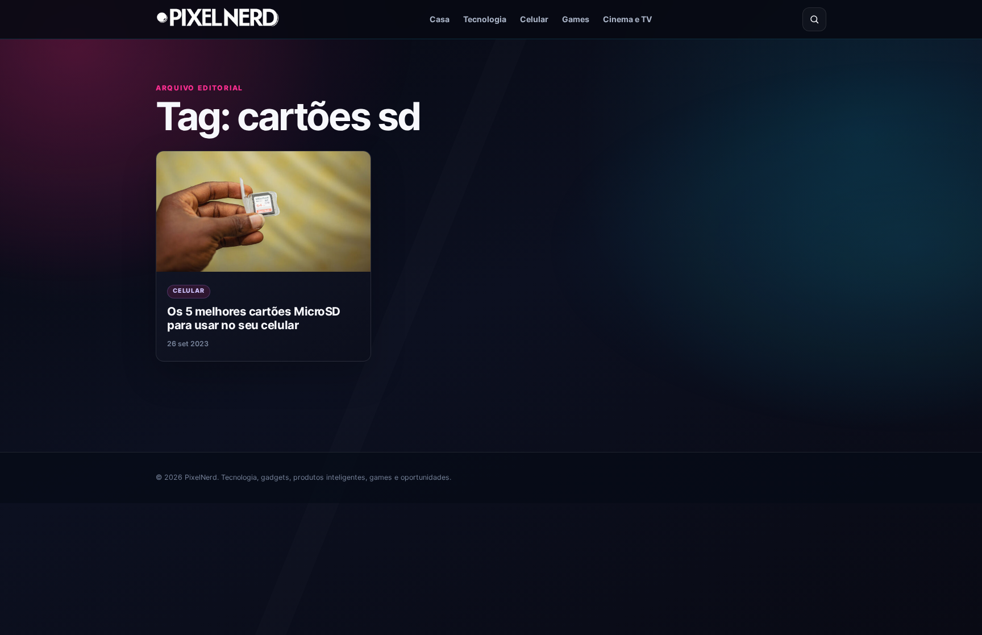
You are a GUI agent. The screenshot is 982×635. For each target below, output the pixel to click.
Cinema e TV (627, 19)
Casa (440, 19)
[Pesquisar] (814, 19)
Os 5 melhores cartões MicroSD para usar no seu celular (253, 318)
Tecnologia (484, 19)
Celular (534, 19)
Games (575, 19)
